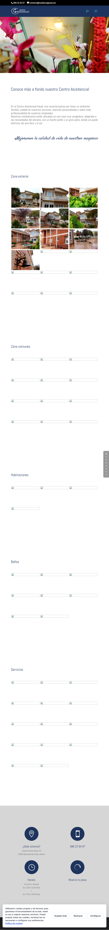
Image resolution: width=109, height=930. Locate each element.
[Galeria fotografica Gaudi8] (54, 248)
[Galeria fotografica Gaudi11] (54, 252)
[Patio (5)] (83, 294)
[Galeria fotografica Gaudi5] (54, 227)
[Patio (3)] (25, 294)
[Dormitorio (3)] (54, 488)
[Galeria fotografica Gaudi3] (83, 207)
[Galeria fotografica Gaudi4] (25, 227)
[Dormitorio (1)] (25, 488)
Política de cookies (14, 923)
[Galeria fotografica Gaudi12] (83, 745)
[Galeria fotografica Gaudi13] (25, 766)
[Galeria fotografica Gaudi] (25, 207)
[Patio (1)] (83, 252)
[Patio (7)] (83, 273)
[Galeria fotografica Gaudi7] (25, 248)
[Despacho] (83, 401)
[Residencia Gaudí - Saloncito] (54, 360)
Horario (31, 880)
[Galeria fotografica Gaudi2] (54, 207)
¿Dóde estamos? (31, 846)
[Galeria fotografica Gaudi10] (25, 269)
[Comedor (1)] (25, 422)
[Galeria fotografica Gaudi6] (83, 227)
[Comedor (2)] (83, 422)
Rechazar (78, 916)
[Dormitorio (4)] (83, 488)
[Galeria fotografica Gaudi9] (83, 248)
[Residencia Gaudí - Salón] (25, 380)
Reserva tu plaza (77, 880)
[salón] (25, 360)
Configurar (95, 916)
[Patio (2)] (25, 273)
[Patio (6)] (54, 273)
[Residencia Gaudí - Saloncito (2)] (83, 360)
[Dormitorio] (25, 509)
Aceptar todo (60, 916)
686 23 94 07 (77, 846)
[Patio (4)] (54, 294)
